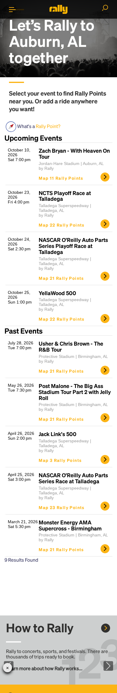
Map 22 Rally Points (62, 224)
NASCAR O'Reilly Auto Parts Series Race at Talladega (73, 478)
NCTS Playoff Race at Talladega (65, 196)
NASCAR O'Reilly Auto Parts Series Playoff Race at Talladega (73, 246)
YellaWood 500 (57, 293)
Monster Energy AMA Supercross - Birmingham (70, 525)
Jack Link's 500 (57, 434)
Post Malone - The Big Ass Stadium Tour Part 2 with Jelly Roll (75, 392)
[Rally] (59, 9)
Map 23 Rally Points (62, 507)
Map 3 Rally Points (60, 460)
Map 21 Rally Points (61, 278)
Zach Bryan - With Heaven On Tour (74, 154)
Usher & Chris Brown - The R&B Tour (71, 346)
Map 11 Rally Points (61, 178)
